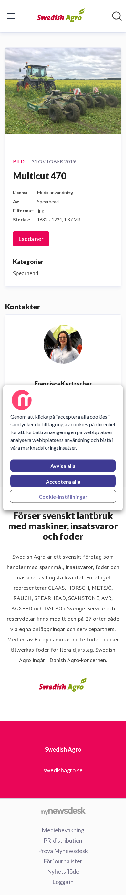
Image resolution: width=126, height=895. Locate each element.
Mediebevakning (63, 830)
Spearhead (25, 273)
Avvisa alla (63, 466)
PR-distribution (63, 840)
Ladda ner (31, 238)
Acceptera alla (63, 481)
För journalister (63, 861)
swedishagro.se (63, 770)
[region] (63, 447)
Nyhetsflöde (63, 871)
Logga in (63, 881)
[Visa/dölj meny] (11, 16)
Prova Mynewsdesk (63, 850)
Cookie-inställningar (63, 496)
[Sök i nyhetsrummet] (117, 16)
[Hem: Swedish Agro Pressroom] (61, 16)
